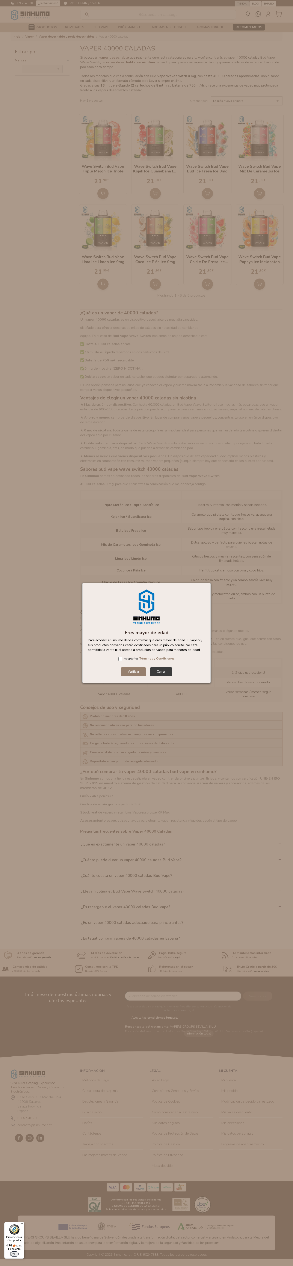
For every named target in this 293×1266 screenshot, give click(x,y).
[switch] (14, 1254)
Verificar (133, 671)
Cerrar (161, 671)
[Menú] (21, 1224)
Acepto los (149, 659)
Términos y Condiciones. (157, 659)
